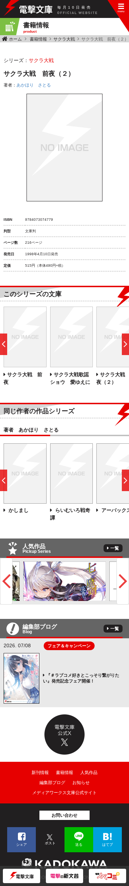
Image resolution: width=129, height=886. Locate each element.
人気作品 (88, 772)
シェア (21, 845)
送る (78, 845)
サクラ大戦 (64, 39)
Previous (6, 581)
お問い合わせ (64, 815)
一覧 (114, 548)
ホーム (15, 39)
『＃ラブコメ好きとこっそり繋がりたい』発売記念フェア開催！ (81, 678)
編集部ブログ (52, 782)
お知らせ (81, 782)
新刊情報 (40, 772)
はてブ (107, 845)
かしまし (18, 510)
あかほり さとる (33, 85)
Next (122, 581)
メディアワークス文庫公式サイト (64, 792)
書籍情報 (38, 39)
